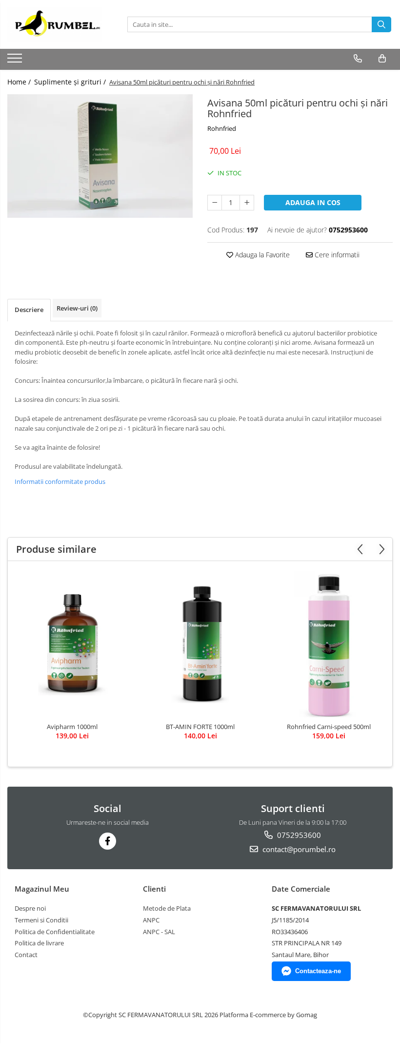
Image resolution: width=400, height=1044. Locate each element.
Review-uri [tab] (77, 308)
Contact (26, 954)
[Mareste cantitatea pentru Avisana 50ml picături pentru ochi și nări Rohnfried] (247, 202)
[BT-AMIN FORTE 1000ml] (200, 644)
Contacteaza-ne (318, 971)
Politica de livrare (39, 943)
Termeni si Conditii (41, 920)
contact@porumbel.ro (298, 849)
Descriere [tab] (29, 309)
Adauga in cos (312, 202)
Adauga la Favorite (261, 254)
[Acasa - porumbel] (56, 24)
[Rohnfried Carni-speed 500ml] (328, 644)
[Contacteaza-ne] (358, 58)
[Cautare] (381, 24)
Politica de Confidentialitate (55, 931)
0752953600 (298, 835)
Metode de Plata (167, 908)
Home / (20, 81)
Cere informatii (336, 254)
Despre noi (30, 908)
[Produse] (15, 61)
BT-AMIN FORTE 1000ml (200, 726)
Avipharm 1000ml (72, 726)
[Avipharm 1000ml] (72, 644)
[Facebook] (107, 841)
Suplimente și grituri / (71, 81)
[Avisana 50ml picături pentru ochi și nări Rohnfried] (100, 156)
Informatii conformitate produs (60, 481)
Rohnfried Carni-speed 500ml (329, 726)
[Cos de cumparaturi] (382, 58)
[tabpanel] (100, 156)
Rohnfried (221, 128)
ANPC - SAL (159, 931)
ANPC (151, 920)
